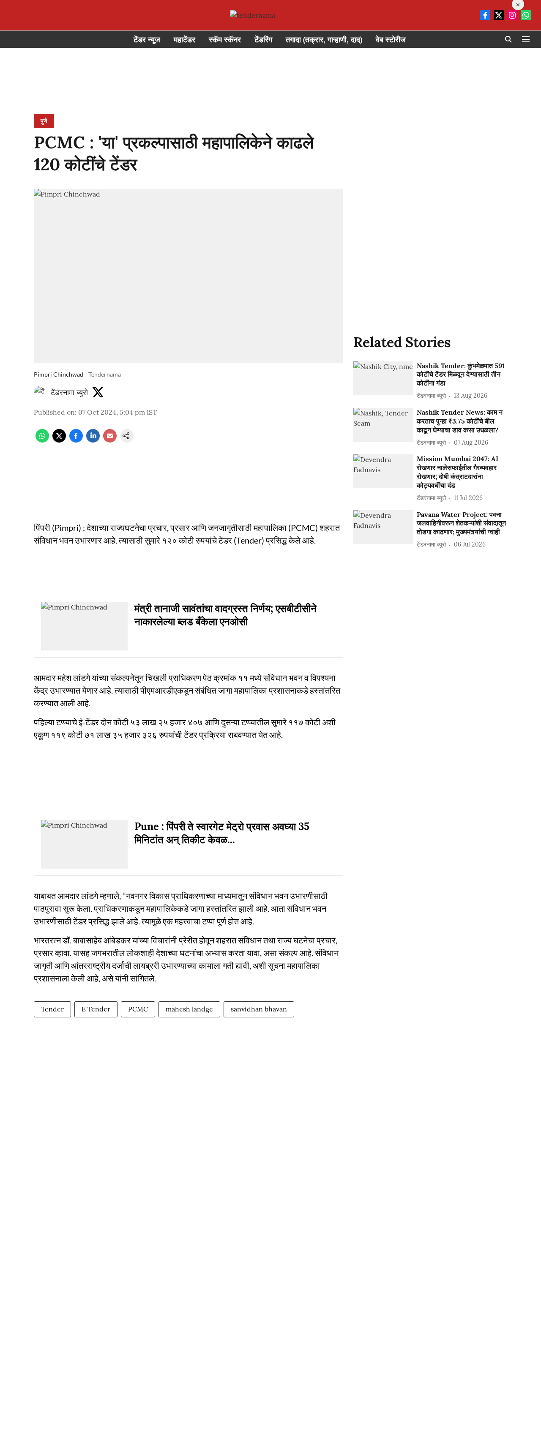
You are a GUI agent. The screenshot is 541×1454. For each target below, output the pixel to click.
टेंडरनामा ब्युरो (69, 392)
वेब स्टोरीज (391, 39)
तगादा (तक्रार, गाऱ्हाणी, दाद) (324, 39)
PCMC (138, 1009)
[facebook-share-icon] (76, 440)
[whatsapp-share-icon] (42, 440)
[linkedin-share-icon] (93, 440)
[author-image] (40, 392)
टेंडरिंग (263, 39)
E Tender (96, 1009)
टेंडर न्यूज (147, 39)
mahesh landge (189, 1009)
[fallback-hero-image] (383, 378)
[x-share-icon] (59, 440)
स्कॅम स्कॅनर (225, 39)
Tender (52, 1009)
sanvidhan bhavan (259, 1009)
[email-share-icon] (110, 440)
